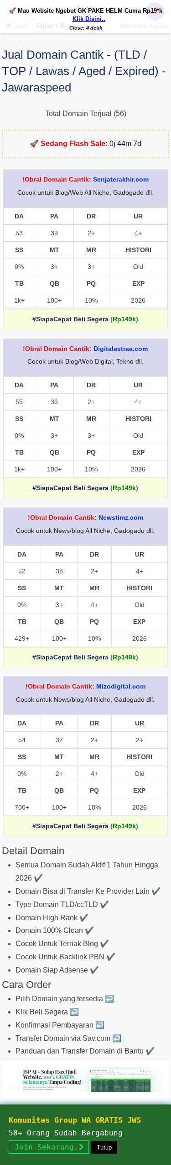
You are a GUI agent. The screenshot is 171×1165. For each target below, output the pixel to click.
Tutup (104, 1147)
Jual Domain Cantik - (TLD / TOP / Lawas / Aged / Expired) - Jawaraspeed (84, 71)
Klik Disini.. (89, 18)
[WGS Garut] (86, 1094)
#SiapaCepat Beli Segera (70, 319)
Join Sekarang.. (49, 1147)
